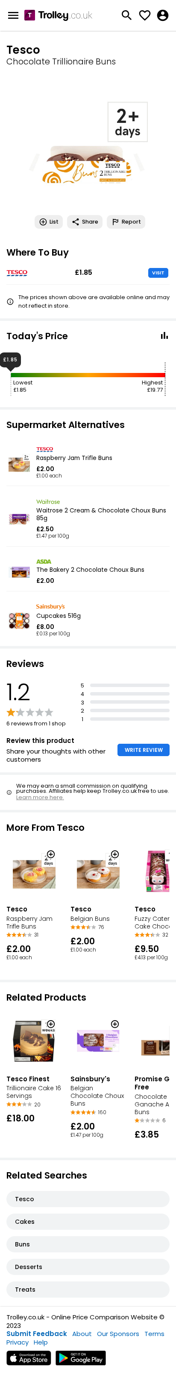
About (82, 1333)
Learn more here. (40, 797)
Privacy (17, 1342)
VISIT (158, 272)
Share (90, 222)
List (54, 222)
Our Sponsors (118, 1333)
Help (41, 1342)
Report (131, 222)
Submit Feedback (36, 1333)
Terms (154, 1333)
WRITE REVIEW (144, 750)
